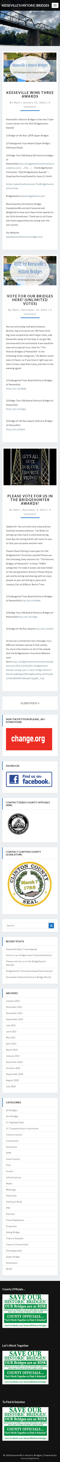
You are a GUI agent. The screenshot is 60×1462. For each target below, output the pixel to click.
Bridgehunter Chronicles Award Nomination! (29, 970)
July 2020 (11, 1086)
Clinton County (14, 1134)
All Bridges (11, 1110)
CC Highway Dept (15, 1122)
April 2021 (11, 1043)
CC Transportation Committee (22, 1128)
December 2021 (14, 1006)
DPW (8, 1152)
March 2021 (12, 1049)
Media (9, 1183)
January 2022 (13, 1000)
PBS (8, 1207)
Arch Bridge (12, 1116)
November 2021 (14, 1013)
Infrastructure (13, 1177)
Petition (10, 1213)
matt (17, 102)
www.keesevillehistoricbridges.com (24, 236)
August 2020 (12, 1080)
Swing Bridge (13, 1232)
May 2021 (11, 1037)
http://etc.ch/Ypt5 (15, 429)
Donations (11, 1146)
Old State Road (14, 1201)
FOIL (8, 1165)
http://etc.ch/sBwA (16, 388)
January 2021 (13, 1055)
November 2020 (14, 1061)
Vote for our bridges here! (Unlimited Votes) (30, 300)
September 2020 (14, 1074)
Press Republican (15, 1220)
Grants (9, 1171)
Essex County (13, 1158)
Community (12, 1140)
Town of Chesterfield (17, 1244)
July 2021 (11, 1025)
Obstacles (11, 1195)
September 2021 (14, 1019)
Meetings (11, 1189)
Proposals (11, 1226)
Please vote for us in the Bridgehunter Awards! (30, 499)
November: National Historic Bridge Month (28, 977)
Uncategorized (14, 1250)
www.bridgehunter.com (33, 195)
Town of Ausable (14, 1238)
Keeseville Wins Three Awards (30, 94)
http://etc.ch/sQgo (16, 408)
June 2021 (11, 1031)
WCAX (9, 1268)
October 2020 (13, 1068)
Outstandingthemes (30, 1458)
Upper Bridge (13, 1256)
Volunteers (12, 1262)
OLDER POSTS (29, 703)
